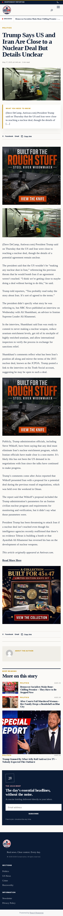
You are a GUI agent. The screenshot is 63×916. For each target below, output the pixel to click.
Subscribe (34, 814)
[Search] (51, 10)
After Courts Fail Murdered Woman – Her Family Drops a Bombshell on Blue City (40, 704)
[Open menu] (58, 10)
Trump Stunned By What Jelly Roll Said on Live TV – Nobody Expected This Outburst (29, 760)
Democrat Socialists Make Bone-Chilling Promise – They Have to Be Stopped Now (38, 19)
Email (17, 136)
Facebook (9, 136)
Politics (7, 28)
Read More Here (11, 560)
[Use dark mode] (58, 2)
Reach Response (37, 913)
